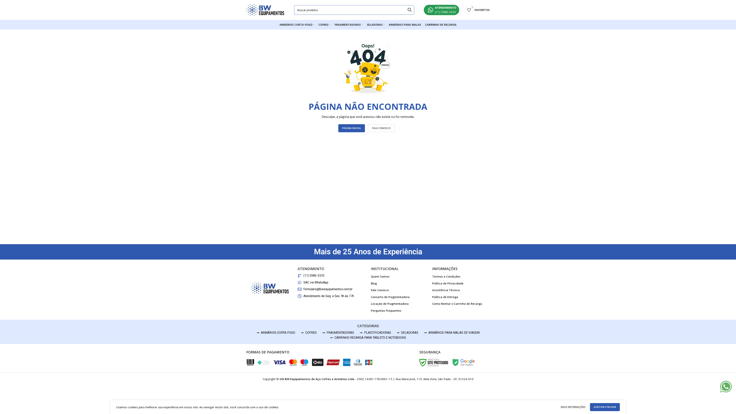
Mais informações (573, 407)
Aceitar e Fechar (605, 407)
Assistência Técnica (446, 290)
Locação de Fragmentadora (390, 304)
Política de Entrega (445, 297)
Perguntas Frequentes (386, 310)
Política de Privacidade (447, 283)
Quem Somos (380, 276)
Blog (374, 283)
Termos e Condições (446, 276)
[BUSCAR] (409, 10)
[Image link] (726, 386)
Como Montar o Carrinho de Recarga (457, 304)
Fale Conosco (380, 290)
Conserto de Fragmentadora (390, 297)
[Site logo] (265, 10)
